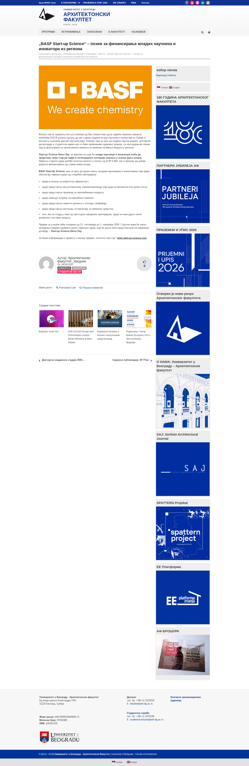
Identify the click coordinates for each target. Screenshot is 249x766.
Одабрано (79, 268)
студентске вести (69, 272)
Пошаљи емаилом (93, 287)
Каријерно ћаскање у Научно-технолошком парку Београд (108, 335)
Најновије (91, 54)
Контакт (145, 3)
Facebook (187, 3)
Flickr (197, 3)
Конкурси (64, 268)
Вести (102, 54)
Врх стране (200, 754)
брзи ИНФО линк (47, 3)
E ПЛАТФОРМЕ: (69, 3)
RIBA (133, 3)
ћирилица (161, 75)
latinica (172, 75)
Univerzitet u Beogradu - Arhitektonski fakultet (61, 54)
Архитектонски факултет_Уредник (73, 259)
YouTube (192, 3)
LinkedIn (203, 3)
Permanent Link (67, 287)
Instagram (208, 3)
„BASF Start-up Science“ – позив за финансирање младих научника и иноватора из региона (91, 55)
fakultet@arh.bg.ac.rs (141, 703)
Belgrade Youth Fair (49, 331)
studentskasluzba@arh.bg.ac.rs (147, 719)
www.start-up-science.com (132, 238)
